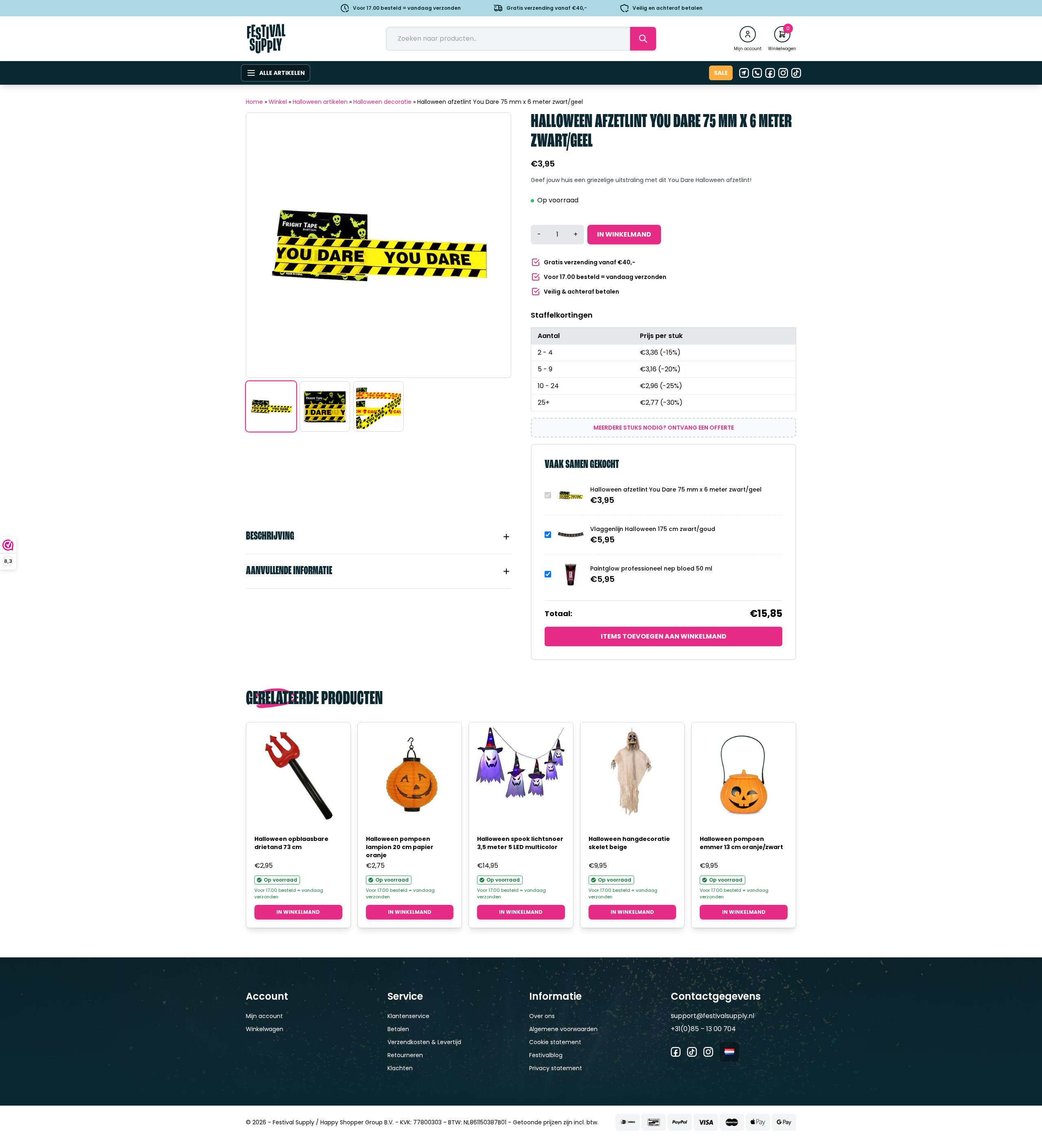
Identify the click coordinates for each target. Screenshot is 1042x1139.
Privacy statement (555, 1068)
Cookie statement (555, 1042)
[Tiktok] (796, 73)
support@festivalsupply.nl (712, 1015)
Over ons (542, 1016)
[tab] (378, 537)
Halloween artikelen (320, 102)
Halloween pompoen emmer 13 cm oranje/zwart (741, 843)
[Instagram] (783, 73)
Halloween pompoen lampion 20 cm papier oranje (399, 847)
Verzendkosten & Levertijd (424, 1042)
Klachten (400, 1068)
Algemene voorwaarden (563, 1029)
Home (254, 102)
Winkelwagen (264, 1029)
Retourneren (405, 1055)
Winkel (278, 102)
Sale (721, 73)
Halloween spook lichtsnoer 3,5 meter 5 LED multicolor (520, 843)
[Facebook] (770, 73)
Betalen (398, 1029)
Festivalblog (546, 1055)
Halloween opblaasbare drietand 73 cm (291, 843)
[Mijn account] (748, 34)
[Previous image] (262, 245)
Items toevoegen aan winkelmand (664, 636)
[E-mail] (744, 73)
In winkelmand (624, 234)
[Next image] (494, 245)
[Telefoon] (757, 73)
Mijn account (264, 1016)
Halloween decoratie (382, 102)
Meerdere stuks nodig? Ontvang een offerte (663, 428)
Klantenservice (408, 1016)
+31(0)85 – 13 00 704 (703, 1029)
